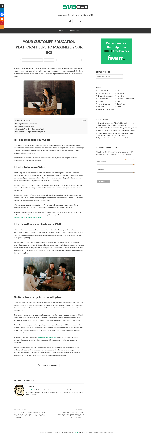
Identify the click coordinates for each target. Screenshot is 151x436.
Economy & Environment (106, 96)
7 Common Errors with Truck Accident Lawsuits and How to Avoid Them (30, 415)
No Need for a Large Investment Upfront (30, 132)
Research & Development (125, 99)
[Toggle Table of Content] (83, 120)
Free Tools (74, 30)
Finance (100, 101)
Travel (119, 107)
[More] (2, 27)
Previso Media (98, 432)
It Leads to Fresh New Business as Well (30, 129)
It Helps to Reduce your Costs (26, 124)
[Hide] (1, 31)
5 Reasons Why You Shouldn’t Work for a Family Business (116, 130)
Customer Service (104, 93)
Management (121, 93)
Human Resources (104, 104)
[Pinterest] (2, 23)
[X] (2, 6)
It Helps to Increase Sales (25, 126)
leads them (42, 337)
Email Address (115, 161)
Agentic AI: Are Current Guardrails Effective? (113, 138)
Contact (88, 30)
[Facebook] (2, 14)
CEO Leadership (103, 91)
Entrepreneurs (103, 99)
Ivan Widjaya (76, 60)
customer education (51, 365)
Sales (118, 101)
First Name (115, 169)
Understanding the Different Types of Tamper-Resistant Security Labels (69, 415)
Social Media (121, 104)
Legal (118, 91)
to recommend (51, 337)
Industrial (101, 107)
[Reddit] (2, 19)
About (62, 30)
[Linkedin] (2, 10)
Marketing (49, 60)
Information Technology (32, 60)
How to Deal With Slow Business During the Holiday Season (117, 128)
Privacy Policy (108, 432)
